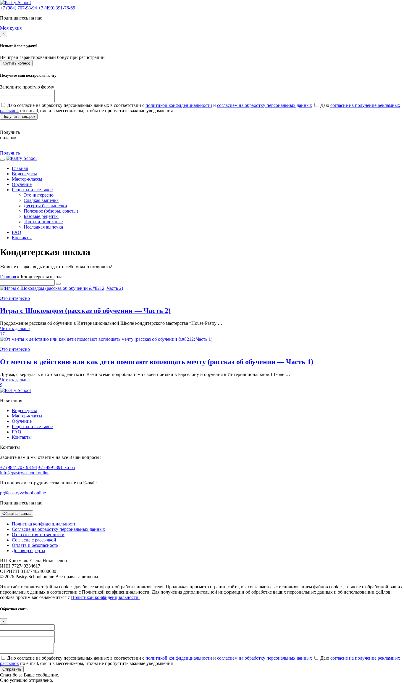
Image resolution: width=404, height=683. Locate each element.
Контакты (22, 237)
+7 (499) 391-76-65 (56, 7)
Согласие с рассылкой (34, 539)
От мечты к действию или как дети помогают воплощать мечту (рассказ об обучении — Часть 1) (156, 362)
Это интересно (39, 194)
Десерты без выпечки (45, 205)
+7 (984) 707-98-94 (18, 7)
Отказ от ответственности (38, 534)
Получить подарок (18, 116)
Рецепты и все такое (32, 189)
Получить (10, 152)
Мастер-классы (27, 178)
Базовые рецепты (41, 216)
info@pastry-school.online (24, 472)
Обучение (22, 184)
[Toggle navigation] (2, 160)
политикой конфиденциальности (179, 105)
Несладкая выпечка (43, 226)
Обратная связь (16, 513)
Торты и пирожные (43, 221)
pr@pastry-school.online (23, 492)
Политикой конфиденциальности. (105, 597)
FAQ (16, 232)
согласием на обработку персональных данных (264, 105)
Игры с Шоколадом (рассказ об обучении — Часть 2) (85, 310)
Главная (8, 276)
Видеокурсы (24, 173)
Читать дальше (15, 328)
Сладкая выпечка (41, 200)
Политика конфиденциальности (44, 523)
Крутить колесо (16, 63)
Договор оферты (28, 550)
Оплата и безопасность (35, 545)
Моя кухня (11, 27)
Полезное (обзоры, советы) (51, 210)
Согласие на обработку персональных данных (58, 529)
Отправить (11, 669)
